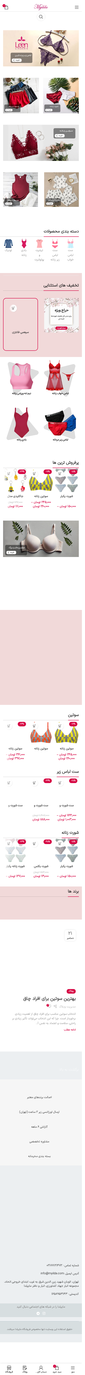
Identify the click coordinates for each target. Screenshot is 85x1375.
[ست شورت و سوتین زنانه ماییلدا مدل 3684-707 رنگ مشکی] (41, 789)
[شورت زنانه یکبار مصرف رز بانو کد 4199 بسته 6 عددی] (15, 850)
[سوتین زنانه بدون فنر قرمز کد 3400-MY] (15, 732)
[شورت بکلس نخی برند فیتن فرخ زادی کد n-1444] (41, 850)
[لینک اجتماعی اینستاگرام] (44, 1313)
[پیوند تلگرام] (38, 1313)
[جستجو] (41, 17)
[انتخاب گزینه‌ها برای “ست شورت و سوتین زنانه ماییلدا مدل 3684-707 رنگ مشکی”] (34, 782)
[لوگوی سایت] (41, 7)
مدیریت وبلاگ (67, 1007)
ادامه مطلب (70, 1030)
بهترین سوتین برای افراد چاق (49, 998)
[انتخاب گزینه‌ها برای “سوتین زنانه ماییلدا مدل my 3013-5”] (34, 726)
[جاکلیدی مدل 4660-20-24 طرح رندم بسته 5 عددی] (15, 480)
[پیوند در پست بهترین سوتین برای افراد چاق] (41, 955)
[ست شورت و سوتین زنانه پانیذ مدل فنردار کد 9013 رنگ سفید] (66, 789)
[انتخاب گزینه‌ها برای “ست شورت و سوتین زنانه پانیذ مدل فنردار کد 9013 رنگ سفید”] (60, 782)
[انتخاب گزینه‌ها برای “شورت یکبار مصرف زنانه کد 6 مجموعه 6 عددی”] (60, 473)
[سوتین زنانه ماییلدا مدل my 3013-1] (41, 480)
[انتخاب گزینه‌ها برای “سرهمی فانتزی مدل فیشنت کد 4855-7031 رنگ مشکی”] (13, 308)
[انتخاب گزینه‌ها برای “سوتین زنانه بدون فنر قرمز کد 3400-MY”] (8, 726)
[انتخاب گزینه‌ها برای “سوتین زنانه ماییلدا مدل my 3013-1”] (34, 473)
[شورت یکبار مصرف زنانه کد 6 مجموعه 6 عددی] (66, 480)
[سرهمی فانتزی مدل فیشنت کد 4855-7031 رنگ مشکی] (20, 315)
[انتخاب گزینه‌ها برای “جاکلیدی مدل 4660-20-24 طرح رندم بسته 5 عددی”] (8, 473)
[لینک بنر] (70, 243)
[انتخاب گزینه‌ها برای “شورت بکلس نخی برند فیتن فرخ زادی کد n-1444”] (34, 843)
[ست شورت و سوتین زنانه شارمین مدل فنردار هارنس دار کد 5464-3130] (15, 789)
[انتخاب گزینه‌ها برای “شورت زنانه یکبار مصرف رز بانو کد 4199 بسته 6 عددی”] (8, 843)
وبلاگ (71, 991)
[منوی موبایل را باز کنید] (77, 7)
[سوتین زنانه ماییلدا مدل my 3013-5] (41, 732)
